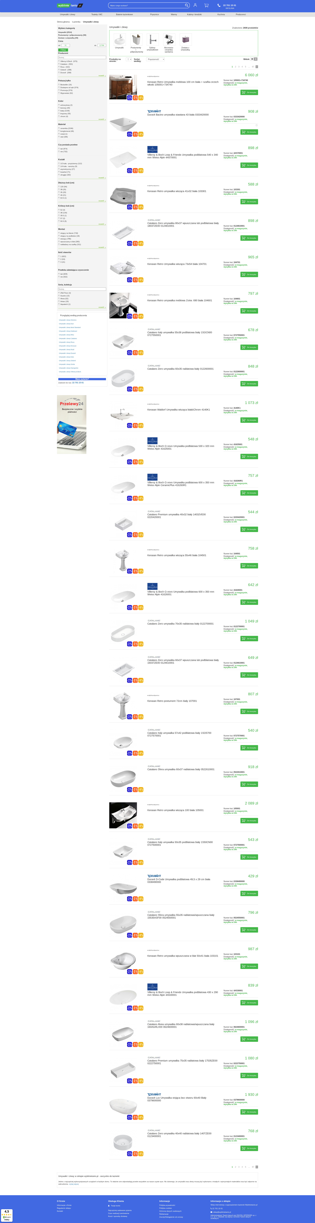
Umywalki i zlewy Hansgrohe (68, 368)
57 (62, 218)
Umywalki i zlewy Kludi (66, 349)
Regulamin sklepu (64, 1208)
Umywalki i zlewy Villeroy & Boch (70, 372)
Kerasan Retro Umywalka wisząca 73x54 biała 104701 (177, 264)
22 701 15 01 (78, 383)
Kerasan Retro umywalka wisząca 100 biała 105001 (175, 810)
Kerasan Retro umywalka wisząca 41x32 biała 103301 (176, 191)
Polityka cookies (165, 1208)
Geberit (63, 70)
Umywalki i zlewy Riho (66, 335)
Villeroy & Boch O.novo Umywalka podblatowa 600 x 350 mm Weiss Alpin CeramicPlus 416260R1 (180, 484)
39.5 (63, 216)
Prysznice (154, 14)
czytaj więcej (74, 1184)
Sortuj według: (137, 60)
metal (63, 134)
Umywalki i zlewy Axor (66, 324)
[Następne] (257, 66)
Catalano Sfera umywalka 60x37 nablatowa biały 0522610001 (180, 769)
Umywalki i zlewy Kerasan (67, 346)
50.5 (63, 221)
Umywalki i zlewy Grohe (67, 364)
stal (64, 137)
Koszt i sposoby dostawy (117, 1216)
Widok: (246, 59)
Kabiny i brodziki (194, 14)
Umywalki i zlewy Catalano (68, 338)
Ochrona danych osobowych (170, 1211)
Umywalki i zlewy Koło (66, 357)
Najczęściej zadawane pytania (120, 1210)
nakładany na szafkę (70, 244)
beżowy (65, 108)
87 (253, 67)
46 (63, 195)
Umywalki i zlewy (67, 14)
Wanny (174, 14)
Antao (64, 301)
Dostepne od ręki (69, 87)
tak (63, 149)
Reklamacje (163, 1214)
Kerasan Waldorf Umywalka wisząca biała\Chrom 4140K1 (178, 409)
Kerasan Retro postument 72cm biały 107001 (172, 701)
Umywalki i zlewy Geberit (67, 361)
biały (65, 111)
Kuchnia (221, 14)
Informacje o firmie (64, 1205)
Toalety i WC (96, 14)
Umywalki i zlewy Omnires (67, 320)
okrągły (65, 175)
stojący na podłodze (70, 236)
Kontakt (60, 1211)
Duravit (63, 73)
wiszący (65, 239)
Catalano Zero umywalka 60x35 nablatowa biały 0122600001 (180, 368)
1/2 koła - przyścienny (71, 163)
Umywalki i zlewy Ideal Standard (70, 327)
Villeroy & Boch (66, 61)
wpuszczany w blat (70, 242)
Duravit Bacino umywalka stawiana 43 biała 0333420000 (178, 114)
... (249, 67)
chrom (64, 116)
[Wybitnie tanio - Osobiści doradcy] (80, 6)
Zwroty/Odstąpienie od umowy (171, 1217)
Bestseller (66, 85)
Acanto (65, 296)
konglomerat (67, 131)
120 (63, 187)
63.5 (63, 198)
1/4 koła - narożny (68, 166)
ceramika (66, 128)
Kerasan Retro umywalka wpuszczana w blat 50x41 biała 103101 (182, 955)
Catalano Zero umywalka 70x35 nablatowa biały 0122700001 (180, 623)
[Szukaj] (186, 5)
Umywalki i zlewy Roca (66, 342)
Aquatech (65, 304)
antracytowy (66, 105)
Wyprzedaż (66, 93)
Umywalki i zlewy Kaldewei (68, 331)
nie (63, 152)
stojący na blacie (69, 233)
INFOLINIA (229, 6)
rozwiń (102, 76)
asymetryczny (67, 169)
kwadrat (65, 172)
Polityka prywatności (167, 1205)
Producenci (241, 14)
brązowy (65, 114)
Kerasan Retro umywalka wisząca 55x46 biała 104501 (176, 555)
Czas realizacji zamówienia (118, 1213)
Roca (62, 67)
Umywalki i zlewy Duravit (67, 353)
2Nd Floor (65, 293)
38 (63, 189)
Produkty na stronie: (115, 60)
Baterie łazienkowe (124, 14)
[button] (119, 41)
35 (63, 192)
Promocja (66, 90)
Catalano (63, 64)
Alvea (64, 299)
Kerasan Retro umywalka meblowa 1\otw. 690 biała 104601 (179, 300)
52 (62, 210)
